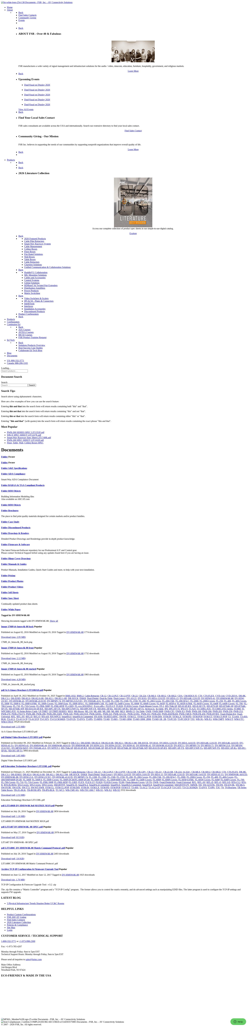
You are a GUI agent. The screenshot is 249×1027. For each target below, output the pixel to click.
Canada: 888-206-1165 (17, 363)
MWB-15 (130, 711)
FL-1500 (124, 701)
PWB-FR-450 (199, 714)
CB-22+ (158, 772)
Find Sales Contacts (16, 919)
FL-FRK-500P (43, 706)
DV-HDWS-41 (208, 698)
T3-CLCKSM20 (57, 719)
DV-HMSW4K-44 (38, 745)
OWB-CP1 (169, 711)
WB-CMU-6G (72, 790)
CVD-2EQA (231, 696)
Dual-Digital (92, 698)
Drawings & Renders (18, 533)
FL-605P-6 (171, 703)
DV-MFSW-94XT (20, 748)
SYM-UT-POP (220, 716)
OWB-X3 (180, 711)
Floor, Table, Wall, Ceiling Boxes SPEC (25, 443)
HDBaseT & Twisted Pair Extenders (40, 285)
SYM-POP (197, 716)
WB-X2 (108, 790)
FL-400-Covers (239, 701)
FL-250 (219, 701)
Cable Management (33, 246)
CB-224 (142, 696)
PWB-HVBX (212, 714)
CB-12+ (97, 772)
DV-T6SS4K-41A (92, 701)
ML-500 (106, 711)
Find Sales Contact (133, 130)
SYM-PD (187, 716)
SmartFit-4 (66, 716)
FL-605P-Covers (201, 703)
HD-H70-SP (212, 706)
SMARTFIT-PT (182, 785)
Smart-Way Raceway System (37, 244)
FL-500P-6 (15, 703)
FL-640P (214, 703)
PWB (188, 711)
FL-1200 (106, 701)
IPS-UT (184, 709)
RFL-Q (37, 716)
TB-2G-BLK (20, 790)
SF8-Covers (47, 785)
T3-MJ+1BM (125, 719)
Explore (133, 233)
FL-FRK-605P (57, 706)
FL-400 (227, 701)
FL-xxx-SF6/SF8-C (84, 706)
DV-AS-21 (132, 698)
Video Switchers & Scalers (36, 298)
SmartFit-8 (147, 785)
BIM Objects (14, 491)
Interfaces (28, 306)
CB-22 (134, 696)
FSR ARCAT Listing (16, 917)
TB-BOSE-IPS (34, 790)
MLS (122, 711)
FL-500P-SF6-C (76, 703)
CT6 (200, 696)
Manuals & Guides (17, 564)
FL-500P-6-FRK (29, 703)
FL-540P (109, 703)
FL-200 (142, 701)
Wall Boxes (29, 257)
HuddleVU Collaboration (35, 272)
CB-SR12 (161, 696)
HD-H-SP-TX (198, 706)
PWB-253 (238, 711)
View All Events (25, 109)
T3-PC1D (171, 719)
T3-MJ (106, 719)
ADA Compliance (16, 474)
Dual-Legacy (119, 698)
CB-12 (103, 696)
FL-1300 (115, 701)
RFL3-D (226, 782)
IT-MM (237, 709)
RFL (13, 716)
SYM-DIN (157, 716)
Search (4, 382)
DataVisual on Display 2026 (37, 85)
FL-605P (161, 703)
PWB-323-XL (119, 714)
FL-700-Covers (8, 782)
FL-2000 (194, 701)
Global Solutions (31, 283)
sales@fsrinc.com (34, 959)
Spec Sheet (13, 598)
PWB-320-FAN (81, 714)
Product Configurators (28, 314)
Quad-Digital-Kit (228, 714)
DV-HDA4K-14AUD (228, 743)
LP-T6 (149, 782)
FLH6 (121, 782)
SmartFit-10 (71, 785)
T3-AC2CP (33, 719)
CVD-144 (220, 696)
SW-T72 (26, 787)
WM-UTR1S (7, 722)
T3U (192, 719)
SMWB (193, 785)
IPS (166, 709)
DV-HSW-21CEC (113, 745)
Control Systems (31, 280)
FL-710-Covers (28, 706)
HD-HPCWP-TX (88, 709)
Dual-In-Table (106, 698)
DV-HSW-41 (129, 745)
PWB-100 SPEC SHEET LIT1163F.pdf (25, 440)
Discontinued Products (34, 311)
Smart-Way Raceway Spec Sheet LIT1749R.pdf (29, 437)
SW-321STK (209, 785)
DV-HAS (142, 698)
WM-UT (229, 719)
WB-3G (199, 719)
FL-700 (239, 703)
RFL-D (29, 716)
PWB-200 (207, 711)
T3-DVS (81, 719)
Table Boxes (30, 259)
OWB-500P (157, 711)
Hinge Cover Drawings (19, 558)
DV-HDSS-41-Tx (215, 774)
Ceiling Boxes (30, 249)
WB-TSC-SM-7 (87, 790)
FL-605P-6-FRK (184, 703)
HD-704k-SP (171, 706)
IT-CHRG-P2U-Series (222, 709)
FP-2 (161, 706)
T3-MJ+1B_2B (159, 719)
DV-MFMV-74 (54, 701)
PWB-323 (107, 714)
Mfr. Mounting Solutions (35, 275)
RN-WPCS (55, 716)
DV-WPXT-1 (53, 748)
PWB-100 (196, 711)
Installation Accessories (34, 309)
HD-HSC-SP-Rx (105, 709)
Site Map (11, 927)
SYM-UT (207, 716)
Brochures (13, 510)
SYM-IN (167, 716)
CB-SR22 (171, 696)
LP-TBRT (43, 711)
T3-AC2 (11, 719)
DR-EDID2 (16, 774)
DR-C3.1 (5, 698)
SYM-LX (176, 716)
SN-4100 (98, 716)
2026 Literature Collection (19, 922)
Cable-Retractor (92, 696)
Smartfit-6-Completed (131, 785)
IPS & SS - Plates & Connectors (38, 301)
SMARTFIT (59, 785)
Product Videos (15, 587)
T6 (222, 787)
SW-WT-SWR (37, 787)
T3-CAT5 (44, 719)
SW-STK (16, 787)
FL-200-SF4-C (182, 701)
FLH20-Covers (131, 706)
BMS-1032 (70, 696)
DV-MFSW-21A (222, 745)
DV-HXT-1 (179, 745)
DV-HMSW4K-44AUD (59, 745)
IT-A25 (192, 709)
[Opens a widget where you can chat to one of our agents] (238, 1022)
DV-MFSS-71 (207, 745)
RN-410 (45, 716)
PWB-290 (41, 714)
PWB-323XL (134, 714)
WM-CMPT (218, 719)
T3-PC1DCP (183, 719)
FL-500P (5, 703)
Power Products (31, 290)
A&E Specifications (17, 468)
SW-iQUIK (229, 785)
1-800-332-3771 (8, 941)
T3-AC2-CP (21, 719)
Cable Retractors (31, 262)
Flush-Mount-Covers (148, 706)
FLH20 (119, 706)
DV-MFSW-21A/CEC (72, 701)
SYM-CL (131, 716)
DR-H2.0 (26, 698)
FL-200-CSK (168, 701)
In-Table (159, 709)
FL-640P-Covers (227, 703)
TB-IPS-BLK (48, 790)
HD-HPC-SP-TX (53, 709)
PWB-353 (145, 714)
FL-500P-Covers (45, 703)
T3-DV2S (71, 719)
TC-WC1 (60, 790)
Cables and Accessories (35, 277)
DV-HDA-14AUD (186, 743)
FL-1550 (134, 701)
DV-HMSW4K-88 (75, 632)
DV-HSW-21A (97, 745)
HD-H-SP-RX (184, 706)
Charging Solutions (33, 264)
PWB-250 (227, 711)
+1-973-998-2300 (27, 941)
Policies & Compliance (17, 925)
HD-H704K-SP (226, 706)
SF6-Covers (35, 785)
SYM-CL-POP (144, 716)
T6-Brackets (230, 787)
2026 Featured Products (35, 238)
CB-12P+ (141, 772)
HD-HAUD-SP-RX (34, 709)
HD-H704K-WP (16, 709)
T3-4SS (235, 716)
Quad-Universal (183, 782)
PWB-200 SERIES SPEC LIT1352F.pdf (25, 432)
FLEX (81, 782)
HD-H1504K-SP (96, 748)
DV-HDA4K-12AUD (190, 698)
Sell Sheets (13, 592)
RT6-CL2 (235, 782)
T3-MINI (98, 719)
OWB (148, 711)
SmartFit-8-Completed (163, 785)
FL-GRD (69, 706)
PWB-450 (156, 714)
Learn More (133, 71)
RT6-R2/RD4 (10, 785)
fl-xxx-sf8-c (99, 706)
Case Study (13, 522)
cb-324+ (186, 772)
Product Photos (15, 581)
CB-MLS (151, 696)
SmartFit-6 (115, 785)
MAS (70, 711)
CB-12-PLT (112, 696)
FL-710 (16, 706)
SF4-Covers (23, 785)
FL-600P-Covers (147, 703)
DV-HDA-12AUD (156, 698)
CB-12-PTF (124, 696)
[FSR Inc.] (36, 2)
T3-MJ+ (114, 719)
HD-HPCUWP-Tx (70, 709)
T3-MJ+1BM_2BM (142, 719)
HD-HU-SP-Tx (137, 709)
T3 (229, 716)
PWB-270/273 (18, 714)
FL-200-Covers (154, 701)
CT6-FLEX (208, 696)
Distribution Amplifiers (34, 288)
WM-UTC (239, 719)
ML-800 (115, 711)
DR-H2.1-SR (61, 698)
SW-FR (122, 716)
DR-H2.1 (49, 698)
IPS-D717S (174, 709)
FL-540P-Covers (122, 703)
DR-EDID (15, 698)
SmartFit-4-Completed (82, 716)
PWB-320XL (95, 714)
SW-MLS (240, 785)
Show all (54, 621)
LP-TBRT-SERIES (58, 711)
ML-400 (97, 711)
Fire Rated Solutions (33, 254)
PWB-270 (5, 714)
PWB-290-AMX (54, 714)
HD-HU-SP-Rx (121, 709)
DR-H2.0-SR (37, 698)
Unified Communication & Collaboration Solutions (47, 267)
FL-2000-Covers (207, 701)
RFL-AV (20, 716)
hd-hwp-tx (150, 709)
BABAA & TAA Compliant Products (26, 485)
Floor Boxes (29, 251)
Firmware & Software (19, 544)
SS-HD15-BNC (110, 716)
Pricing (11, 575)
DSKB (83, 698)
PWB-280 (30, 714)
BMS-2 (80, 696)
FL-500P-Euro (61, 703)
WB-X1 (208, 719)
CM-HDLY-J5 (190, 696)
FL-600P (135, 703)
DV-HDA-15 (172, 698)
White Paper (14, 609)
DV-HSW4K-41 (16, 701)
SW (200, 785)
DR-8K (242, 696)
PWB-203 (217, 711)
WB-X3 (116, 790)
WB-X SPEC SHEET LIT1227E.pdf (24, 435)
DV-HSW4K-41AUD (36, 701)
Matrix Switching (32, 293)
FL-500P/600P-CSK (94, 703)
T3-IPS (89, 719)
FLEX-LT (110, 706)
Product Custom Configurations (21, 914)
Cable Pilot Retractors (34, 241)
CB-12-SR (131, 772)
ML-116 (89, 711)
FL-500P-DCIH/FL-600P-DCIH (75, 779)
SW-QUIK (6, 787)
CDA (180, 696)
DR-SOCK (73, 698)
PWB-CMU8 (185, 714)
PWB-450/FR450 (170, 714)
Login (9, 930)
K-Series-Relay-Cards (27, 711)
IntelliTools (29, 303)
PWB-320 (67, 714)
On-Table (140, 711)
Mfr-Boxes (79, 711)
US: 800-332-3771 (15, 360)
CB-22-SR (168, 772)
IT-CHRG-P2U (204, 709)
